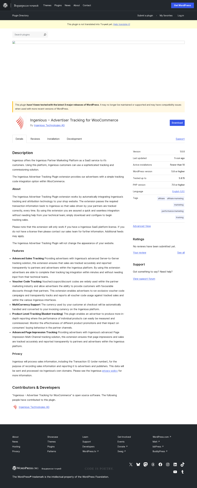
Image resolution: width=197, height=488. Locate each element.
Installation (53, 138)
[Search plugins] (45, 35)
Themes (51, 441)
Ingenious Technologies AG (49, 125)
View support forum (144, 278)
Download (177, 122)
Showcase (52, 437)
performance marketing (172, 211)
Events (121, 441)
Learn (85, 437)
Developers (88, 446)
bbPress (158, 446)
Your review (139, 252)
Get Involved (124, 437)
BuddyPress (160, 451)
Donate (123, 446)
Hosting (16, 446)
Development (74, 138)
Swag (122, 451)
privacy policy (110, 370)
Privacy (16, 451)
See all (181, 252)
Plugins (51, 446)
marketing (178, 205)
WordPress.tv (90, 451)
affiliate (161, 198)
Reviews (35, 138)
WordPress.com (162, 437)
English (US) (178, 191)
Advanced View (142, 226)
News (15, 441)
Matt (156, 441)
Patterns (51, 451)
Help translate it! (121, 24)
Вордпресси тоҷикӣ (51, 468)
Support (180, 138)
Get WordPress (182, 5)
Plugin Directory (20, 15)
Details (19, 138)
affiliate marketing (175, 198)
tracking (179, 217)
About (15, 437)
